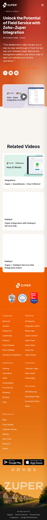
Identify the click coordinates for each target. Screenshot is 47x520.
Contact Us (7, 331)
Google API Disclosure (29, 517)
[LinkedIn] (29, 469)
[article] (23, 171)
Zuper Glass (30, 345)
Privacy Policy (35, 515)
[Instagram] (18, 469)
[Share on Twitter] (5, 73)
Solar (5, 402)
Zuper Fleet (30, 340)
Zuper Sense (30, 355)
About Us (6, 321)
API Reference (31, 392)
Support (10, 515)
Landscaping (8, 383)
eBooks (6, 434)
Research (6, 444)
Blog (4, 420)
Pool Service (8, 388)
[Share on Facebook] (16, 73)
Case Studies (8, 424)
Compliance (14, 517)
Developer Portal (32, 401)
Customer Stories (10, 429)
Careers (6, 326)
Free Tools (7, 439)
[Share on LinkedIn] (11, 73)
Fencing (6, 368)
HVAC (5, 378)
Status (27, 406)
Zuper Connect (31, 336)
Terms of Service (21, 515)
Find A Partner (8, 345)
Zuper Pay (29, 350)
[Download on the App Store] (34, 462)
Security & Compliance (12, 355)
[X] (34, 469)
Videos (5, 448)
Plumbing (6, 392)
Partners (6, 340)
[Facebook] (12, 469)
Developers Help (32, 396)
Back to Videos (12, 11)
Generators (7, 373)
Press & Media (8, 350)
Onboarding (30, 378)
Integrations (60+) (32, 326)
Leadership (7, 336)
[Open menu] (42, 5)
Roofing (6, 397)
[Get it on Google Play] (13, 462)
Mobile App (30, 331)
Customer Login (31, 368)
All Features (30, 321)
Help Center (30, 373)
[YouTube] (23, 469)
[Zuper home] (10, 5)
